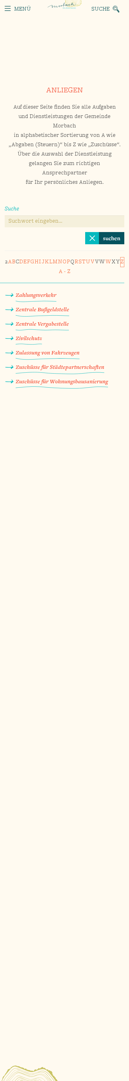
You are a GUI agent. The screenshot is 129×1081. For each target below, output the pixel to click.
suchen (111, 238)
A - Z (64, 272)
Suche (12, 209)
